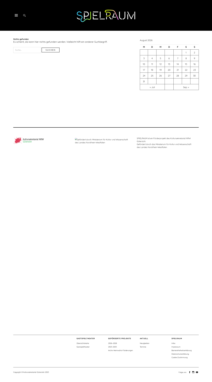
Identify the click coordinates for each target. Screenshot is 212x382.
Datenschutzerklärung (180, 354)
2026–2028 (112, 343)
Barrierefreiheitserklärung (182, 350)
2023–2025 (112, 347)
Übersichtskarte (83, 343)
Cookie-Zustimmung (180, 357)
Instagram (193, 372)
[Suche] (24, 15)
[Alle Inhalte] (16, 15)
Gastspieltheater (83, 347)
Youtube (197, 372)
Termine (143, 347)
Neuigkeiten (144, 343)
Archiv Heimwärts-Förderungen (120, 350)
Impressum (176, 347)
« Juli (152, 87)
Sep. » (186, 87)
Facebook (190, 372)
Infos (173, 343)
